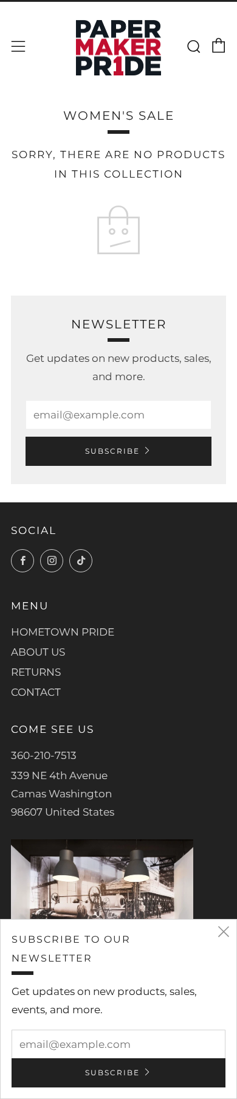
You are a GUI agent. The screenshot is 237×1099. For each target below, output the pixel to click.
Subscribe (112, 451)
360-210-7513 (44, 755)
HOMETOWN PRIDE (62, 632)
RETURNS (36, 672)
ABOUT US (38, 652)
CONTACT (36, 692)
